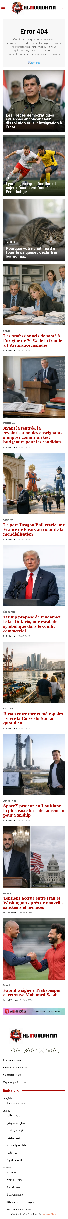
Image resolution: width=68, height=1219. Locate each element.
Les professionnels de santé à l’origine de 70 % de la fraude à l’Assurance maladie (32, 340)
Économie (9, 612)
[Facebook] (12, 1050)
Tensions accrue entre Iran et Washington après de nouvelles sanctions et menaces (33, 902)
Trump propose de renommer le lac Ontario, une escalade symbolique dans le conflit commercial (32, 623)
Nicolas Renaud (10, 912)
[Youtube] (56, 1050)
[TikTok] (34, 1050)
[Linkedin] (19, 1050)
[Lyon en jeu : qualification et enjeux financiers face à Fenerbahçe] (34, 165)
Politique (9, 423)
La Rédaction (9, 350)
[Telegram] (27, 1050)
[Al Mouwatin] (34, 1036)
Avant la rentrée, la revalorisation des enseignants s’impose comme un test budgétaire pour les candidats (32, 434)
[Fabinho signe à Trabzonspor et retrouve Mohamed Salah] (34, 949)
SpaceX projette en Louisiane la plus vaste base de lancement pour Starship (34, 810)
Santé (6, 331)
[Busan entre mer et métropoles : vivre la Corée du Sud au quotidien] (34, 672)
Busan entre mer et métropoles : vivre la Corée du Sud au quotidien (33, 718)
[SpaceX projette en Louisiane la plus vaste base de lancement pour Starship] (34, 764)
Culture (8, 708)
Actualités (9, 800)
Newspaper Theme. (49, 1214)
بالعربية (10, 108)
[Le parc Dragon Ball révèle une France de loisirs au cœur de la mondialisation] (34, 483)
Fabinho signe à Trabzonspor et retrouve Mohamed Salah (32, 992)
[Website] (49, 1050)
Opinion (8, 519)
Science (11, 242)
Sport (10, 177)
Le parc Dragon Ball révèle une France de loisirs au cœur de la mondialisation (34, 529)
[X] (41, 1050)
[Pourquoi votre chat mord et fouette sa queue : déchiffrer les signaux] (34, 230)
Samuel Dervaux (10, 1000)
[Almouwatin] (34, 8)
